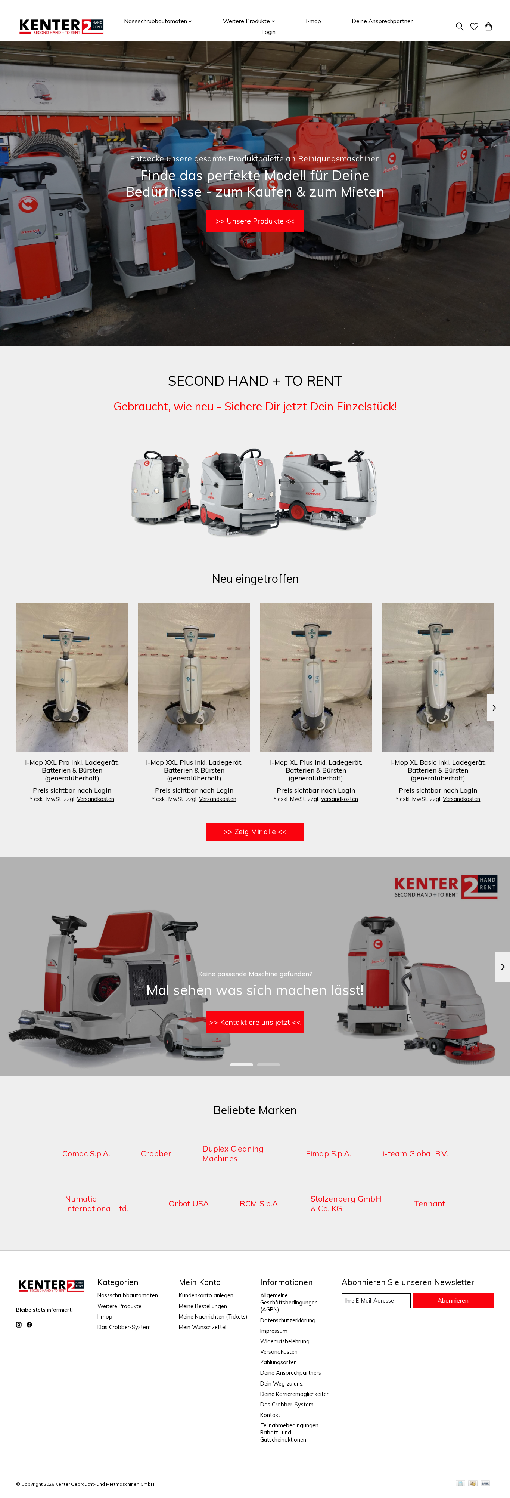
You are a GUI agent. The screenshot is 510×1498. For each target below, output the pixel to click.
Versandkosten (95, 798)
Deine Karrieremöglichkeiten (295, 1393)
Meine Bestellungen (203, 1306)
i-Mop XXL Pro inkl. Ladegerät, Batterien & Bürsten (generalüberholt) (72, 770)
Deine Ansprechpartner (382, 21)
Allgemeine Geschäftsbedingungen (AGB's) (289, 1302)
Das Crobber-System (124, 1327)
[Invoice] (460, 1484)
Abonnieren (453, 1300)
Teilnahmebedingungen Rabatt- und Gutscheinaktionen (289, 1432)
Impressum (273, 1330)
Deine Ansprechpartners (290, 1372)
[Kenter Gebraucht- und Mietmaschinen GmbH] (62, 26)
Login (268, 32)
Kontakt (270, 1414)
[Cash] (473, 1484)
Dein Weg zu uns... (283, 1383)
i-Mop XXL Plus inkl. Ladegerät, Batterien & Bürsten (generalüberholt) (194, 770)
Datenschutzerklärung (287, 1320)
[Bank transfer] (485, 1484)
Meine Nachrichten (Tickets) (213, 1316)
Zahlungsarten (278, 1362)
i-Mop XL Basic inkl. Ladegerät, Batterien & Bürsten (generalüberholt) (438, 770)
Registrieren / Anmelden (465, 6)
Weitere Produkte (119, 1306)
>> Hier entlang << (255, 1022)
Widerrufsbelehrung (285, 1341)
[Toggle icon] (459, 26)
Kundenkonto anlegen (206, 1295)
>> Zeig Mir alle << (255, 831)
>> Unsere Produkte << (255, 220)
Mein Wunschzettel (202, 1327)
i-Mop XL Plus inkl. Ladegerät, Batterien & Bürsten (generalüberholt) (316, 770)
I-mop (313, 21)
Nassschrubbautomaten (127, 1295)
